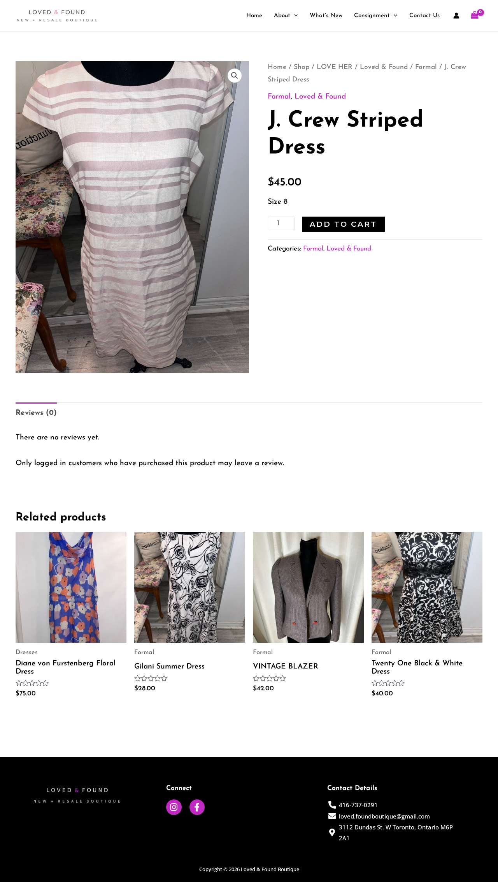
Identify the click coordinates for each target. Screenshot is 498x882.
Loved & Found (384, 67)
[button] (235, 76)
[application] (294, 16)
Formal (426, 67)
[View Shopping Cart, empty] (474, 15)
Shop (301, 67)
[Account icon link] (456, 15)
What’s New (326, 16)
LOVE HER (334, 67)
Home (254, 16)
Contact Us (424, 16)
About (282, 16)
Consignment (372, 16)
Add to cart (343, 224)
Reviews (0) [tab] (36, 413)
